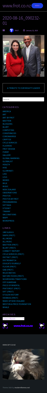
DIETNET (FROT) (10, 257)
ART (4, 114)
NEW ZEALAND (9, 189)
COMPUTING (8, 130)
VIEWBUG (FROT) (10, 298)
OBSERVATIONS (10, 192)
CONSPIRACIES (9, 133)
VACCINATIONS (9, 214)
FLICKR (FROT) (9, 266)
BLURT (6, 127)
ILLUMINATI (8, 170)
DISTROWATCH (9, 260)
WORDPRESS (8, 220)
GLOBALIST (8, 161)
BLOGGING (7, 124)
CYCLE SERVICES (10, 142)
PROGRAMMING (10, 202)
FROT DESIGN (9, 149)
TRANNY (6, 211)
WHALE (6, 307)
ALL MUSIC (7, 241)
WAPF (5, 217)
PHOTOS (7, 195)
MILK (5, 183)
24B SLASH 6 (8, 232)
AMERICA (7, 111)
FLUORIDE (7, 145)
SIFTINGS (7, 205)
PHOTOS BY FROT (11, 199)
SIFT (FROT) (8, 291)
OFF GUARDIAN (9, 282)
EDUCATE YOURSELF (12, 263)
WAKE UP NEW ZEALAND (14, 301)
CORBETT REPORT (11, 251)
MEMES (6, 180)
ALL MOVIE (7, 238)
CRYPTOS (7, 139)
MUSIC (5, 186)
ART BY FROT (8, 117)
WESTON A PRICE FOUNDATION (17, 304)
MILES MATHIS (9, 273)
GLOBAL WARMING (11, 158)
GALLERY (7, 155)
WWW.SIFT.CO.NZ (9, 345)
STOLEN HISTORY (11, 294)
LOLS (5, 177)
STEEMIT (7, 208)
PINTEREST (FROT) (11, 288)
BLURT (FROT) (9, 248)
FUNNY (6, 152)
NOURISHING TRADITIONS (15, 279)
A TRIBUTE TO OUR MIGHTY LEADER (23, 88)
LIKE (5, 174)
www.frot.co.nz (17, 6)
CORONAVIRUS (9, 136)
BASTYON (7, 120)
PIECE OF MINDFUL (11, 285)
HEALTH (6, 164)
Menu (37, 6)
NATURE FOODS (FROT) (13, 276)
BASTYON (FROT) (10, 244)
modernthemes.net (22, 387)
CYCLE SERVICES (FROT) (13, 254)
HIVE (5, 167)
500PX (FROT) (9, 235)
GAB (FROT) (8, 269)
